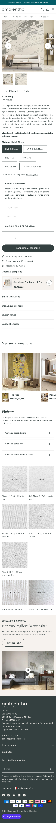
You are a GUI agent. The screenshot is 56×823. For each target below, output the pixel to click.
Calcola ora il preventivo (20, 226)
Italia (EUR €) (24, 788)
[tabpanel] (28, 377)
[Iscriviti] (50, 769)
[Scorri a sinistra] (8, 46)
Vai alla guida (32, 174)
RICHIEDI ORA (14, 643)
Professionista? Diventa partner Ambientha (28, 2)
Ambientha (14, 811)
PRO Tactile (27, 158)
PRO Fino (9, 158)
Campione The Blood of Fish (28, 282)
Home (6, 17)
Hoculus (33, 811)
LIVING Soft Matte (35, 149)
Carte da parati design (23, 17)
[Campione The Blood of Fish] (7, 282)
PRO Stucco (10, 167)
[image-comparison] (28, 670)
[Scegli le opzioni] (49, 282)
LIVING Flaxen (11, 149)
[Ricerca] (42, 9)
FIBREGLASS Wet (32, 167)
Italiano (5, 788)
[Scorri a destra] (48, 46)
